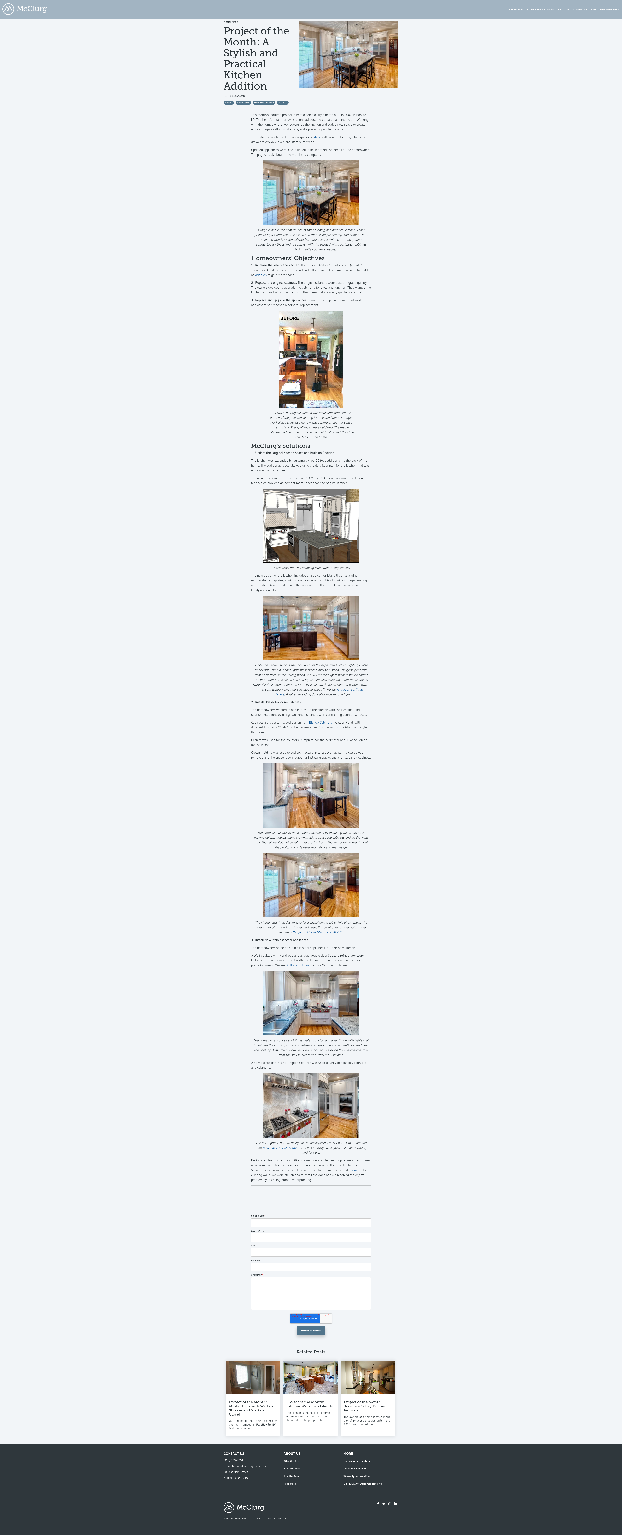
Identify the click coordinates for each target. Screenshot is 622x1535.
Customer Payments (605, 9)
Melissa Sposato (237, 96)
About (562, 9)
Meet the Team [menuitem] (292, 1469)
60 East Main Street (236, 1472)
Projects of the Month (264, 103)
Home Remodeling (539, 9)
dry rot (353, 1170)
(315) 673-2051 (233, 1460)
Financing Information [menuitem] (356, 1461)
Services (515, 9)
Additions (283, 103)
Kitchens (228, 103)
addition (261, 275)
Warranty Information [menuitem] (356, 1476)
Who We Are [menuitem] (291, 1461)
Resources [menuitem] (289, 1484)
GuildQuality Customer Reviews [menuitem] (362, 1484)
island (317, 137)
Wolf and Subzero (298, 965)
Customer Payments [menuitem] (355, 1469)
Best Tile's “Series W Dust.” (281, 1148)
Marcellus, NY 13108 (236, 1478)
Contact (579, 9)
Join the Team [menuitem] (291, 1476)
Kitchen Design (243, 103)
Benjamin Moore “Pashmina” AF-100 (318, 932)
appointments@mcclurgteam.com (245, 1466)
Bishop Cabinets (320, 722)
